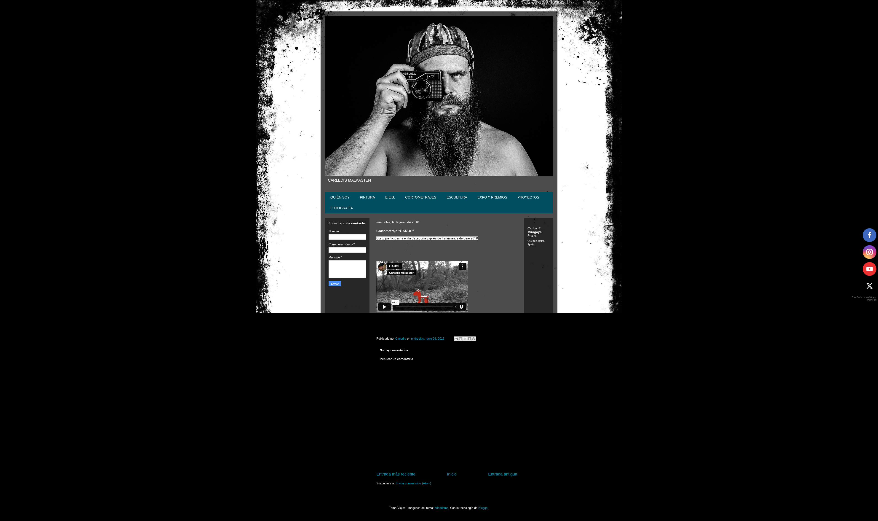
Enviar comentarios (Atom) (413, 483)
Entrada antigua (502, 474)
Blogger (483, 508)
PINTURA (367, 197)
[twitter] (869, 286)
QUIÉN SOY (340, 197)
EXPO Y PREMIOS (492, 197)
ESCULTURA (457, 197)
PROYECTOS (528, 197)
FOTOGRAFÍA (341, 208)
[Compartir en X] (465, 338)
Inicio (452, 474)
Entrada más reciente (395, 474)
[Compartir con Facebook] (469, 338)
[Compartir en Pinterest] (473, 338)
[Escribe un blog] (460, 338)
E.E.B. (390, 197)
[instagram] (869, 252)
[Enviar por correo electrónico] (456, 338)
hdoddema (441, 508)
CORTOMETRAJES (420, 197)
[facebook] (869, 235)
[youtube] (869, 269)
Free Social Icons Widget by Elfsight (864, 298)
